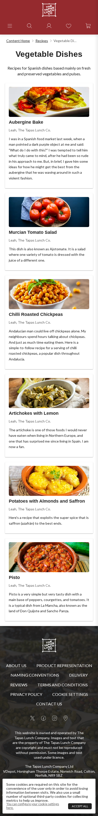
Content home (18, 41)
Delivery (78, 675)
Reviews (18, 684)
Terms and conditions (62, 684)
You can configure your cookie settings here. (32, 805)
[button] (10, 26)
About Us (16, 665)
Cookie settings (70, 694)
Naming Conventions (35, 675)
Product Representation (64, 665)
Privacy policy (26, 694)
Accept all (80, 806)
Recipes (41, 41)
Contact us (49, 703)
